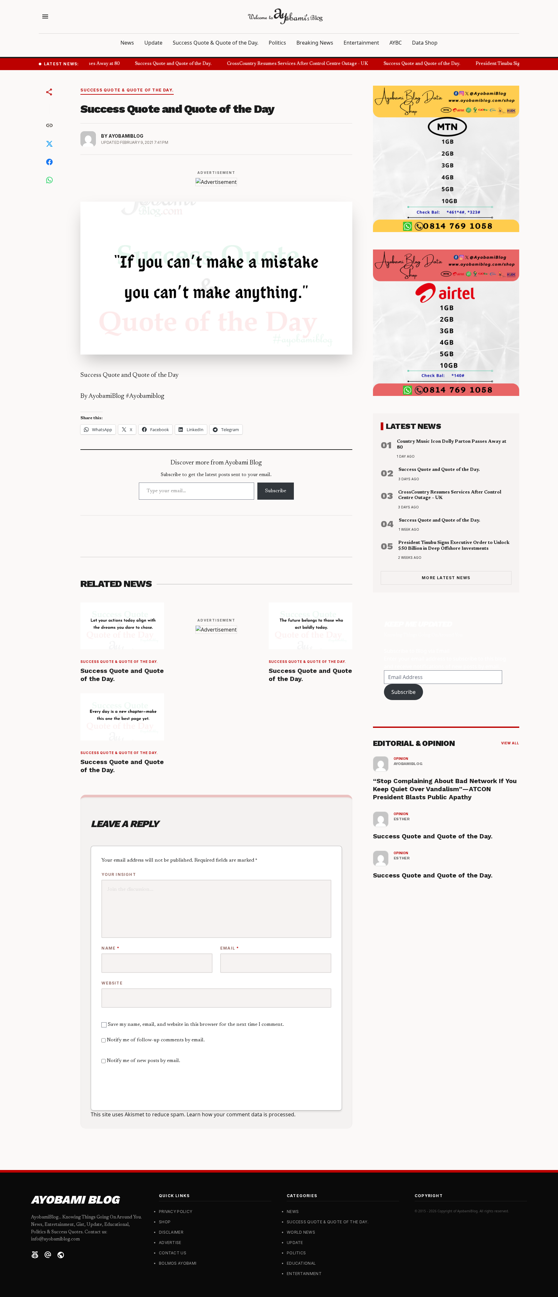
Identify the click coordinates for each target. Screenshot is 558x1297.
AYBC (395, 42)
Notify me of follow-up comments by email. (156, 1040)
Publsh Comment (142, 1091)
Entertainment (361, 42)
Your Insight (118, 874)
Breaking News (314, 42)
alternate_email (48, 1255)
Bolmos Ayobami (177, 1263)
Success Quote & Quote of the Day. (215, 42)
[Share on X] (49, 143)
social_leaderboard (35, 1255)
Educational (301, 1263)
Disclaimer (171, 1232)
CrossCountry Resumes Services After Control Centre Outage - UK (289, 64)
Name (110, 948)
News (127, 42)
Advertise (170, 1242)
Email (229, 948)
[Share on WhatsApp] (49, 180)
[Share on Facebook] (49, 161)
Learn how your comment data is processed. (241, 1114)
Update (153, 42)
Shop (164, 1221)
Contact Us (172, 1252)
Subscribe (275, 491)
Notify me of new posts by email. (143, 1060)
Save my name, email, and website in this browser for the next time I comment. (196, 1024)
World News (301, 1232)
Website (111, 983)
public (61, 1255)
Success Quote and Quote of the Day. (165, 64)
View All (510, 743)
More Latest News (446, 577)
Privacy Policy (175, 1211)
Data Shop (425, 42)
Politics (277, 42)
